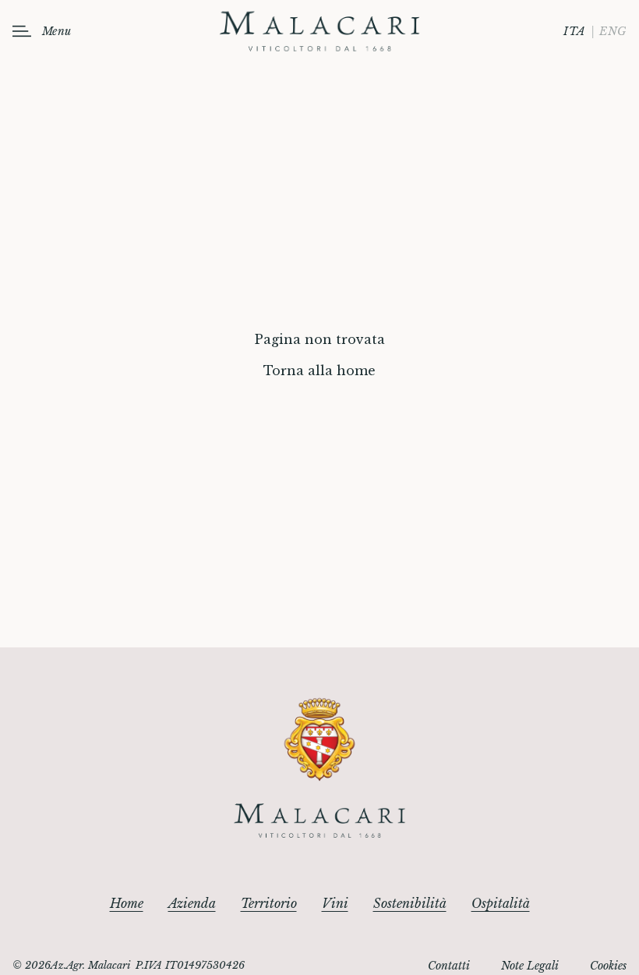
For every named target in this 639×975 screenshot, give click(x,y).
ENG (613, 31)
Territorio (269, 903)
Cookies (608, 966)
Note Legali (530, 966)
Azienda (192, 903)
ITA (574, 31)
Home (126, 903)
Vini (335, 903)
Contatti (449, 966)
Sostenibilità (410, 903)
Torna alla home (319, 370)
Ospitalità (500, 903)
